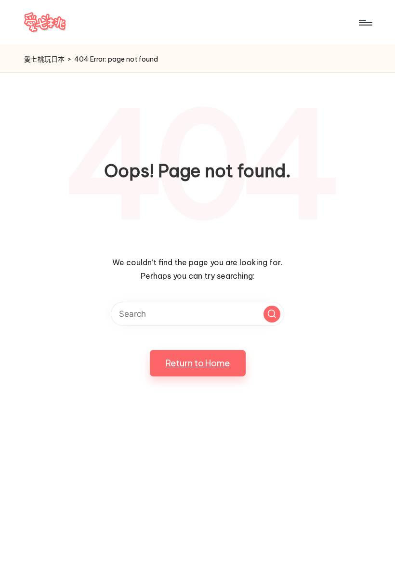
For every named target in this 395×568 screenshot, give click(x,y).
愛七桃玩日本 (44, 59)
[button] (271, 314)
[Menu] (365, 22)
